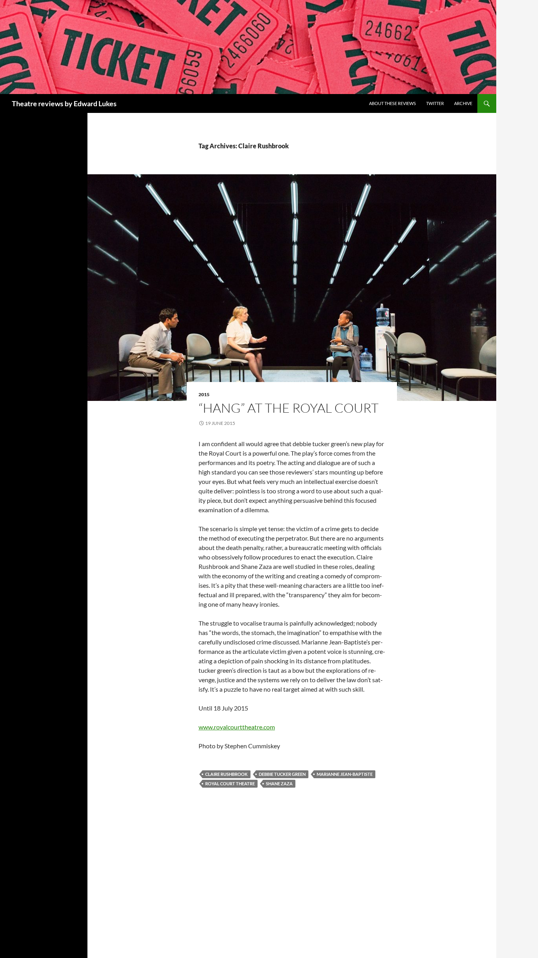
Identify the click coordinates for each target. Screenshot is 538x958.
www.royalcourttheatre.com (237, 727)
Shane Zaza (279, 783)
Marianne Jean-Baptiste (345, 774)
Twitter (435, 103)
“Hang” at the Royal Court (288, 408)
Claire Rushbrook (226, 774)
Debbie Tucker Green (282, 774)
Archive (463, 103)
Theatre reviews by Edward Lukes (64, 103)
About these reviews (392, 103)
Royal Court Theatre (230, 783)
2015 (204, 394)
